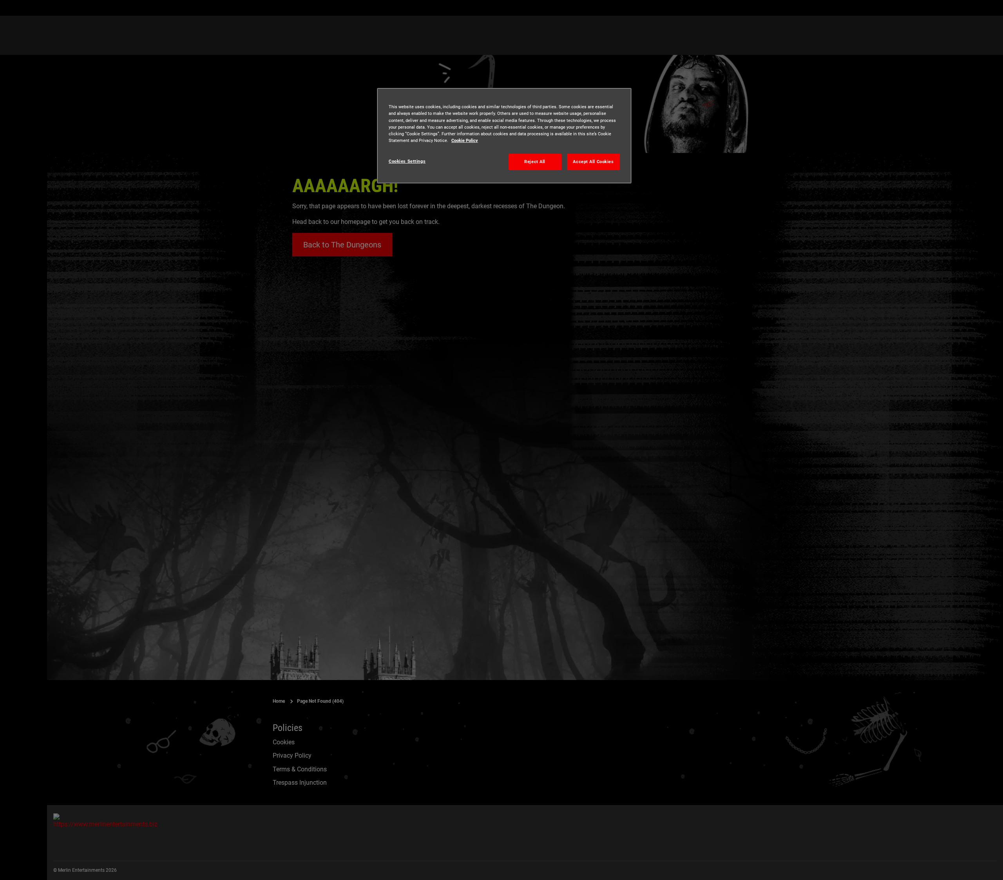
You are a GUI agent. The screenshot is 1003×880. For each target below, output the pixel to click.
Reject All (534, 161)
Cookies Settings (407, 161)
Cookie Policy (464, 140)
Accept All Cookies (593, 161)
